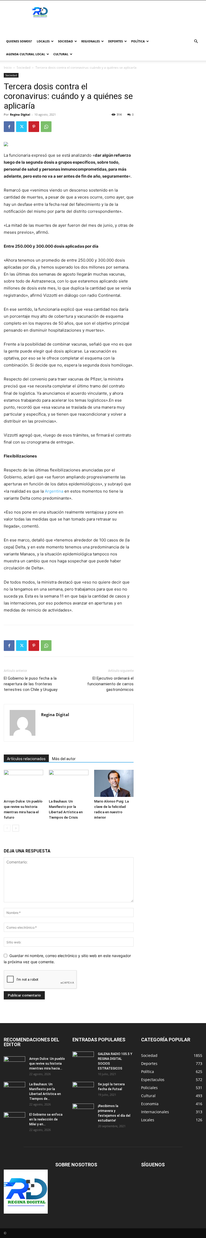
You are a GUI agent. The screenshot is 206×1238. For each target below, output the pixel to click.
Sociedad (65, 41)
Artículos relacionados (26, 759)
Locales (43, 41)
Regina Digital (20, 114)
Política (138, 41)
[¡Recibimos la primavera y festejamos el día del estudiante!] (83, 1111)
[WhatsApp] (46, 126)
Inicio (8, 67)
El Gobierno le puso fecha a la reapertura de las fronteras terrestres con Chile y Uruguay (30, 684)
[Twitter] (21, 126)
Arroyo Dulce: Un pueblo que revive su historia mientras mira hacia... (47, 1063)
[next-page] (15, 828)
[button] (195, 41)
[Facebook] (9, 126)
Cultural (60, 54)
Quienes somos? (19, 41)
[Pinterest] (33, 126)
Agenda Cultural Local (25, 54)
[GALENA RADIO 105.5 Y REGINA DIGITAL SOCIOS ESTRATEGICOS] (83, 1059)
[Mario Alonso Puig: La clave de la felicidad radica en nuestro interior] (114, 783)
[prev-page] (7, 828)
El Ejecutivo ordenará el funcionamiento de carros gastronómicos (110, 684)
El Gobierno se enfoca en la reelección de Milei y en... (45, 1119)
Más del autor (64, 759)
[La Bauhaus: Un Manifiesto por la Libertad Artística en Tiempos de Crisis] (68, 783)
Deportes (115, 41)
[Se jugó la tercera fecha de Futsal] (83, 1089)
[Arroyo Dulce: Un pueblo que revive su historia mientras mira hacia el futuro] (23, 783)
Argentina (54, 491)
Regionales (90, 41)
